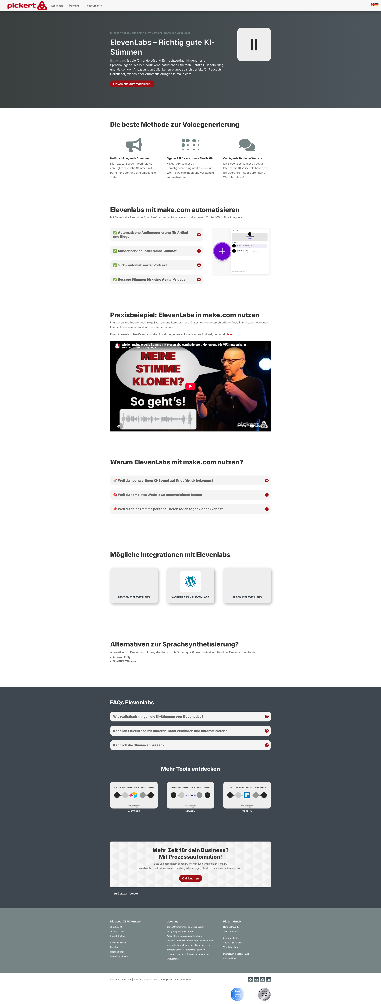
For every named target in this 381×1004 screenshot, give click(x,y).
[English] (373, 4)
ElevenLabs (118, 60)
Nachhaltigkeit (117, 951)
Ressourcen (92, 5)
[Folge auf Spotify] (250, 979)
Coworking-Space (119, 956)
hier (229, 334)
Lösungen (57, 5)
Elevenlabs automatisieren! (132, 84)
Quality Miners (117, 931)
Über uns (74, 5)
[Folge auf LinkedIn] (268, 979)
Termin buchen (230, 947)
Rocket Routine (117, 936)
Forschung (115, 947)
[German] (377, 4)
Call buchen (190, 878)
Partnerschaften (118, 942)
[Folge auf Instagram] (262, 979)
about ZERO (116, 927)
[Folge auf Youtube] (256, 979)
